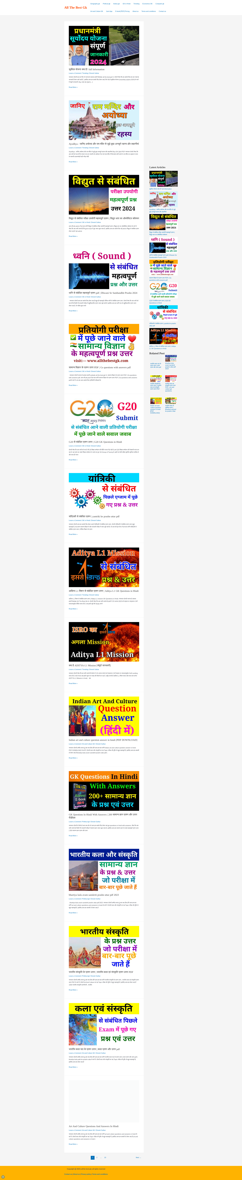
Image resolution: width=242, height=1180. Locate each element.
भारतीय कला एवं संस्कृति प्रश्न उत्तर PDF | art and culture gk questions (170, 387)
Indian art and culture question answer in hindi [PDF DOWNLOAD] (103, 740)
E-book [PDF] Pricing (122, 11)
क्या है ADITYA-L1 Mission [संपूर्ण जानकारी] (90, 665)
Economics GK (147, 4)
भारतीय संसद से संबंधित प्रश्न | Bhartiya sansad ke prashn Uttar (170, 408)
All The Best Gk (75, 7)
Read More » (73, 87)
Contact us (162, 11)
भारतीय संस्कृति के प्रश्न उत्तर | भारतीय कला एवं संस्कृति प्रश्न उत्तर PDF (101, 972)
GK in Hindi (126, 4)
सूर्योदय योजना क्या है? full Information (86, 69)
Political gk (106, 4)
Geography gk (95, 4)
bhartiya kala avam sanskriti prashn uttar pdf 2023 (94, 894)
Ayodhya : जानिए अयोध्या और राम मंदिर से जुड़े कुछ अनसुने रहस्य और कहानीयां (104, 143)
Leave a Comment (75, 73)
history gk (116, 4)
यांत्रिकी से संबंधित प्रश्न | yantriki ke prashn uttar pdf (94, 516)
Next (138, 1157)
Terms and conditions (149, 11)
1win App (109, 11)
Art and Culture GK (96, 11)
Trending (136, 4)
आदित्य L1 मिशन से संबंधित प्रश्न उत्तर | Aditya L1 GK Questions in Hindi (104, 591)
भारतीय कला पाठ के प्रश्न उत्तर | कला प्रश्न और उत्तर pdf (94, 1049)
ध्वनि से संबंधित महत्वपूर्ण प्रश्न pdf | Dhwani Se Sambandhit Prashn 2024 (103, 293)
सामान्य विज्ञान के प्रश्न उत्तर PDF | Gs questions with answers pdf (100, 367)
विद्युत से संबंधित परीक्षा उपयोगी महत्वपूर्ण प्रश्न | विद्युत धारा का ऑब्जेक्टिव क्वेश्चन (104, 218)
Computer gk (160, 4)
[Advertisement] (163, 94)
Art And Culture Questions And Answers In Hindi (94, 1126)
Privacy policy (86, 1174)
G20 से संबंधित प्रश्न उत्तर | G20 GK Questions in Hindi (95, 442)
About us (135, 11)
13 (105, 1157)
